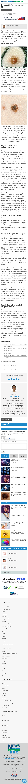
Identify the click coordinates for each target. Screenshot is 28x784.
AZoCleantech (5, 720)
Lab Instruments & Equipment (9, 653)
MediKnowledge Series (7, 624)
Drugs (3, 631)
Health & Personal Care (7, 626)
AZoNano (4, 718)
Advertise (4, 695)
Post (3, 451)
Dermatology (11, 551)
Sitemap (4, 693)
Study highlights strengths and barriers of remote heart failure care (18, 507)
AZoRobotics (5, 725)
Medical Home (5, 606)
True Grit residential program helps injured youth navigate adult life (18, 524)
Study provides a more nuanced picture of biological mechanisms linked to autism (18, 540)
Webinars (4, 666)
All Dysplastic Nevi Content (11, 365)
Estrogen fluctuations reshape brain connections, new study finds (18, 486)
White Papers (5, 616)
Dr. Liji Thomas (14, 396)
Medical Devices (6, 628)
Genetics (10, 565)
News (3, 611)
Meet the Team (5, 685)
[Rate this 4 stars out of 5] (16, 379)
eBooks (3, 633)
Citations (5, 424)
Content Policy (5, 705)
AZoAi (3, 740)
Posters (4, 636)
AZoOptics (4, 723)
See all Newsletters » (7, 572)
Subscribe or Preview (12, 553)
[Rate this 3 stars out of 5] (14, 379)
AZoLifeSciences (6, 737)
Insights (4, 621)
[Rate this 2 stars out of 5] (11, 379)
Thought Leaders (6, 619)
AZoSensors (5, 727)
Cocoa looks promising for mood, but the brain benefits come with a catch (18, 494)
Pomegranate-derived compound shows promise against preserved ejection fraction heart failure (19, 477)
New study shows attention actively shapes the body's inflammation (17, 469)
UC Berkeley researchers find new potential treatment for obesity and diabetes (19, 515)
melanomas (14, 90)
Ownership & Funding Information (10, 708)
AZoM (3, 715)
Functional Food (6, 609)
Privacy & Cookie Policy (7, 703)
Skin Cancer (10, 558)
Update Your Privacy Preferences (14, 768)
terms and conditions (10, 758)
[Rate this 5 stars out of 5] (19, 379)
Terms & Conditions (6, 700)
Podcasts (4, 638)
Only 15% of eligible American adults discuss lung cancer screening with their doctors (18, 532)
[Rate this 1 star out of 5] (9, 379)
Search (3, 688)
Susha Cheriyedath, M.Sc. (18, 27)
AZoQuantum (5, 732)
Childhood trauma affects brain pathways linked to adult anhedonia (18, 461)
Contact (4, 698)
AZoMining (4, 730)
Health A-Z (4, 614)
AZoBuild (4, 735)
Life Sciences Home (6, 648)
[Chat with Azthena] (24, 781)
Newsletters (5, 690)
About (3, 683)
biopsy (3, 247)
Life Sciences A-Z (6, 656)
